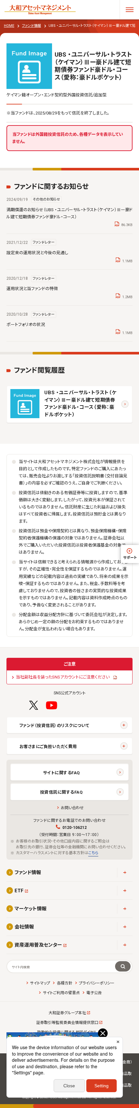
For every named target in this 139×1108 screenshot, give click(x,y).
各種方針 (64, 983)
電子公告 (94, 993)
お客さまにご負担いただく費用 (48, 746)
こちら (93, 853)
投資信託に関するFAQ (61, 792)
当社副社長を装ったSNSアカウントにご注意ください (63, 677)
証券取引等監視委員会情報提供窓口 (67, 1022)
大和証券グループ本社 (67, 1013)
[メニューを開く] (129, 9)
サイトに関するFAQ (61, 772)
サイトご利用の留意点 (61, 993)
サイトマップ (40, 983)
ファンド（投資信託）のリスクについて (54, 725)
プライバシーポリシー (96, 983)
